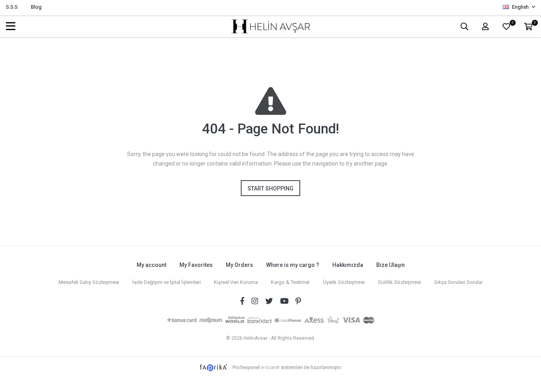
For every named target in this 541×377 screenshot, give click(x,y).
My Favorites (196, 265)
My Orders (239, 265)
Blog (36, 7)
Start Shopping (270, 188)
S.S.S (12, 7)
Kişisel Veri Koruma (236, 282)
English (520, 7)
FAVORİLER (512, 24)
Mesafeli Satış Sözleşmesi (89, 282)
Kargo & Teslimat (290, 282)
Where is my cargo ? (292, 265)
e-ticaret (270, 367)
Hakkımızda (347, 265)
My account (151, 265)
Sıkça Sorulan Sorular (458, 282)
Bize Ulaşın (390, 265)
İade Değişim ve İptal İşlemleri (166, 282)
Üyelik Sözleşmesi (344, 282)
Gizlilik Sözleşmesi (399, 282)
